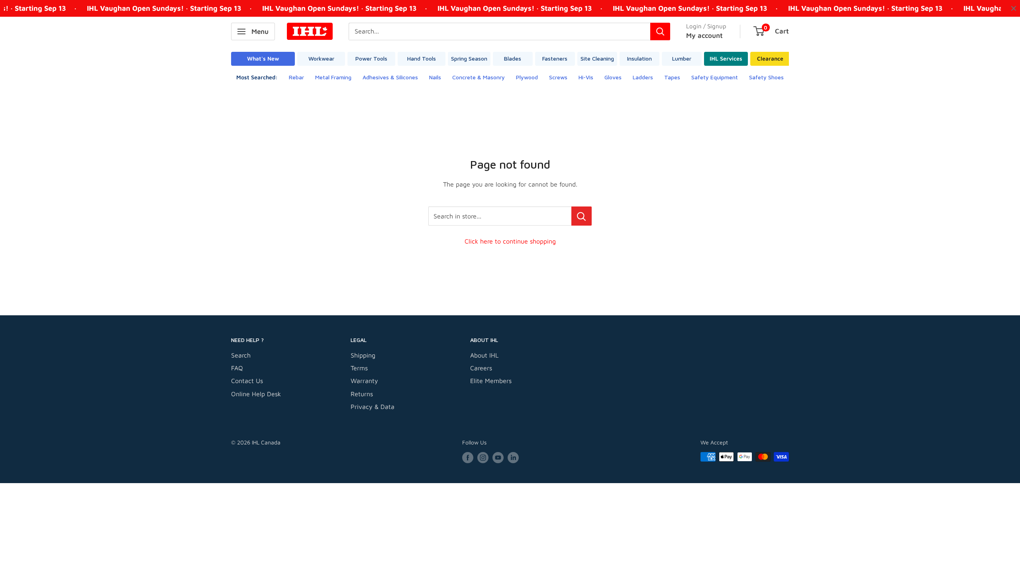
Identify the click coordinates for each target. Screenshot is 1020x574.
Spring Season (469, 58)
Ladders (643, 77)
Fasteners (554, 58)
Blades (512, 58)
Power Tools (371, 58)
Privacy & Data (372, 406)
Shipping (363, 355)
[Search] (660, 31)
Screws (558, 77)
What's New (263, 58)
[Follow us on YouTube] (498, 458)
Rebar (296, 77)
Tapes (672, 77)
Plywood (527, 77)
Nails (435, 77)
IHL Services (726, 58)
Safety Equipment (714, 77)
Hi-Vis (586, 77)
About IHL (484, 355)
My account (704, 35)
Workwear (321, 58)
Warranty (364, 380)
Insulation (639, 58)
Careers (481, 368)
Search (241, 355)
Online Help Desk (256, 393)
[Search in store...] (581, 216)
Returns (362, 393)
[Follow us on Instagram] (482, 458)
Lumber (681, 58)
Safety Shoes (766, 77)
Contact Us (247, 380)
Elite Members (491, 380)
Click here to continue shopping (510, 241)
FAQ (237, 368)
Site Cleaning (597, 58)
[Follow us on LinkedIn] (513, 458)
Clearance (770, 58)
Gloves (613, 77)
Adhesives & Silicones (390, 77)
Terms (359, 368)
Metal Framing (333, 77)
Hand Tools (421, 58)
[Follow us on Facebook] (467, 458)
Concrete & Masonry (478, 77)
